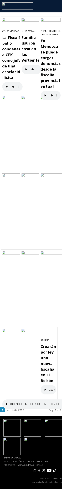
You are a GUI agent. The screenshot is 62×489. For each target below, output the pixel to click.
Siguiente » (18, 409)
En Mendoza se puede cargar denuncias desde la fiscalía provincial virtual (51, 63)
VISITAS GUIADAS (26, 465)
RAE (46, 461)
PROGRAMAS (9, 465)
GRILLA (39, 465)
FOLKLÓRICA (18, 461)
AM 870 (6, 461)
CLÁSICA (30, 461)
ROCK (39, 461)
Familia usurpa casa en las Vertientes (32, 49)
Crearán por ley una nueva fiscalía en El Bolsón (48, 363)
